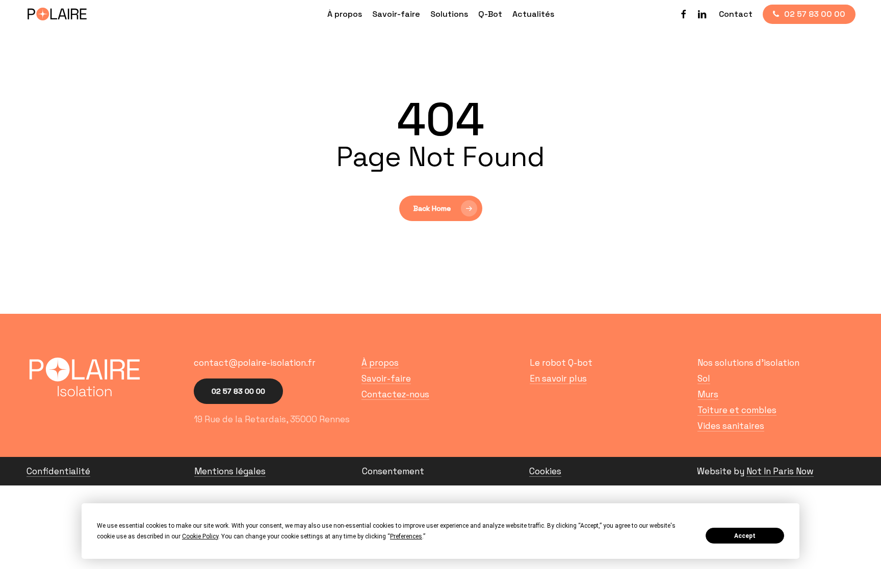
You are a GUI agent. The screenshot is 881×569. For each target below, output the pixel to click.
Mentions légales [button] (230, 471)
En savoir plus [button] (558, 378)
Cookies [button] (545, 471)
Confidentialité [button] (58, 471)
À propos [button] (380, 363)
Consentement (393, 471)
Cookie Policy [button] (200, 536)
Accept (745, 535)
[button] (255, 363)
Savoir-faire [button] (386, 378)
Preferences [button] (406, 536)
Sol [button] (703, 378)
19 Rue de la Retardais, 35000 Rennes (272, 419)
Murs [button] (707, 394)
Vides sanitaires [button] (730, 426)
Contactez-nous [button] (395, 394)
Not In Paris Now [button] (780, 471)
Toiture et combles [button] (736, 410)
